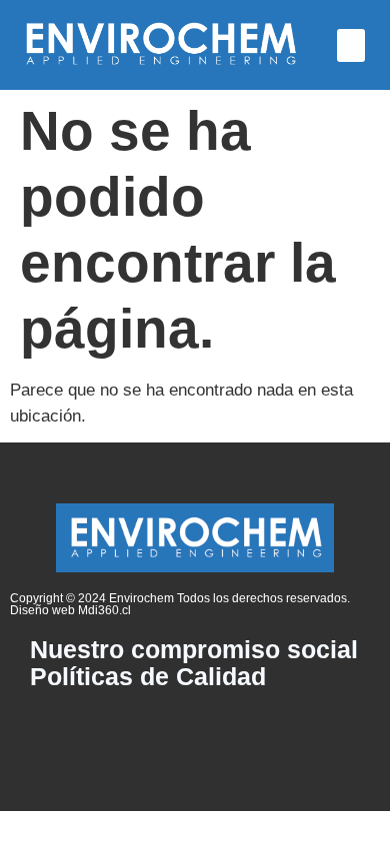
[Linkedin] (195, 730)
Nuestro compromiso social (194, 649)
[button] (351, 45)
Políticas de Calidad (148, 676)
